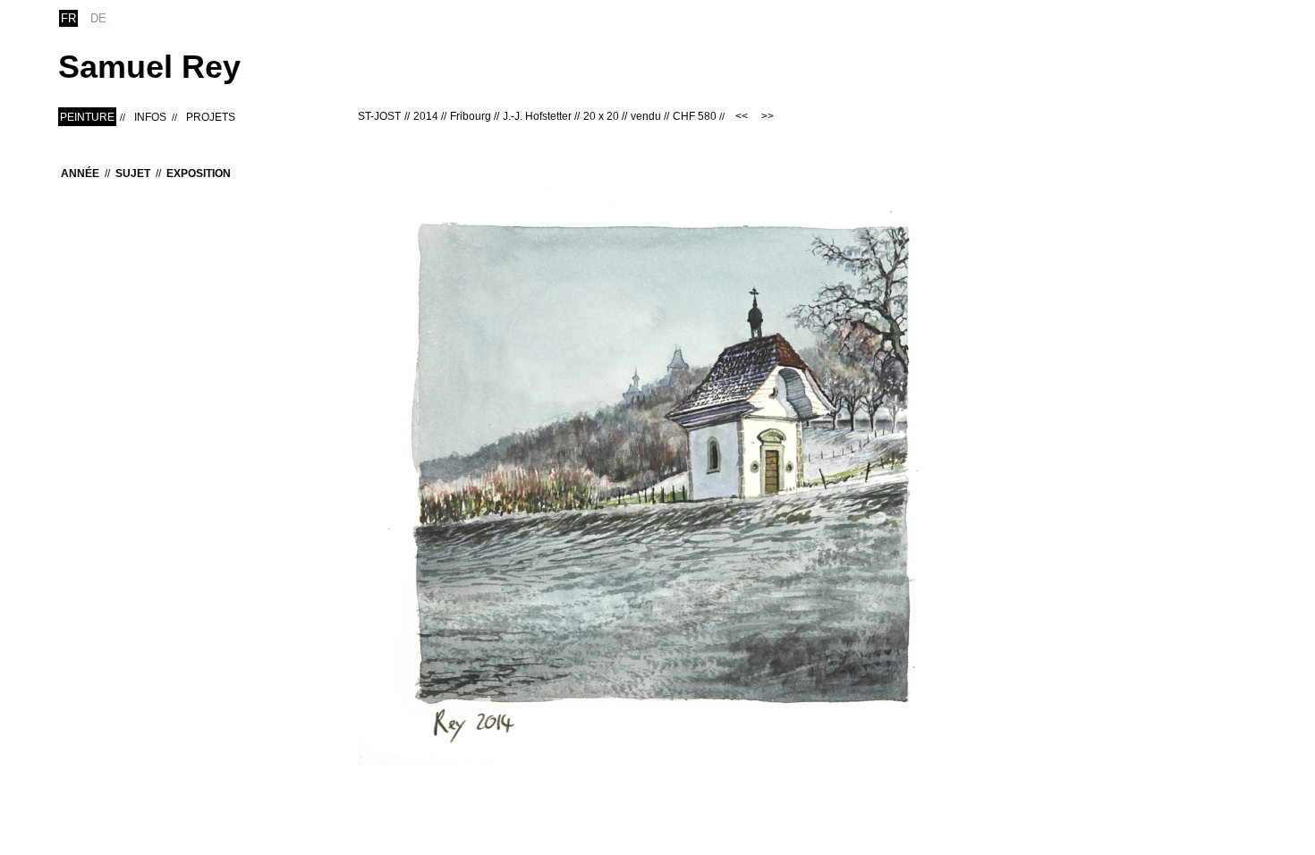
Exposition (198, 173)
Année (80, 173)
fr (68, 18)
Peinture (87, 117)
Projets (210, 117)
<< (741, 116)
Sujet (132, 173)
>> (767, 116)
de (98, 18)
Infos (150, 117)
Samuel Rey (149, 66)
